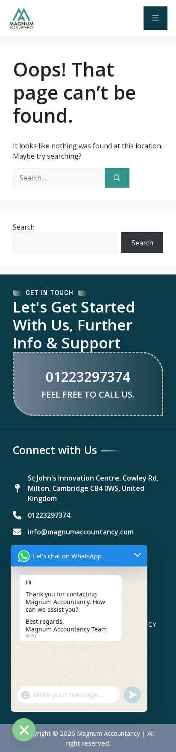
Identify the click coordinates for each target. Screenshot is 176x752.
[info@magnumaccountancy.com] (73, 532)
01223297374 (88, 376)
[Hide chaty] (23, 729)
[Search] (117, 178)
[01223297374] (41, 515)
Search (24, 227)
